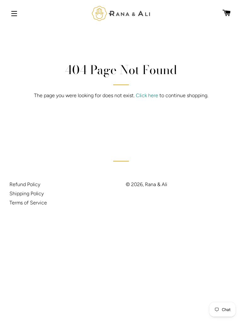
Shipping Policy (26, 194)
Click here (147, 95)
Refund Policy (24, 184)
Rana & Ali (156, 184)
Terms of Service (28, 203)
